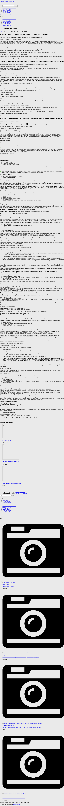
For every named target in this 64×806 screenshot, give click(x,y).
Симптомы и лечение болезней (7, 1)
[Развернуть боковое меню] (0, 516)
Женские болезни (6, 10)
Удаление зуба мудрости (8, 586)
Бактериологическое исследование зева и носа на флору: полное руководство (20, 657)
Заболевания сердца (7, 11)
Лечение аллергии (6, 25)
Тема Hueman (16, 804)
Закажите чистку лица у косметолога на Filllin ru (13, 798)
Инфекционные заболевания (9, 8)
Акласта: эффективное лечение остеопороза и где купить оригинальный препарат (21, 727)
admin (2, 31)
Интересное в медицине (8, 504)
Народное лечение (6, 510)
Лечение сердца (6, 509)
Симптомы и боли (6, 9)
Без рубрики (5, 500)
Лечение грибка (6, 508)
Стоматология (5, 513)
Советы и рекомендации (8, 512)
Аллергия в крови (6, 440)
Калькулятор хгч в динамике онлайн (11, 483)
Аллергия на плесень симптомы (10, 461)
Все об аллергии (6, 12)
